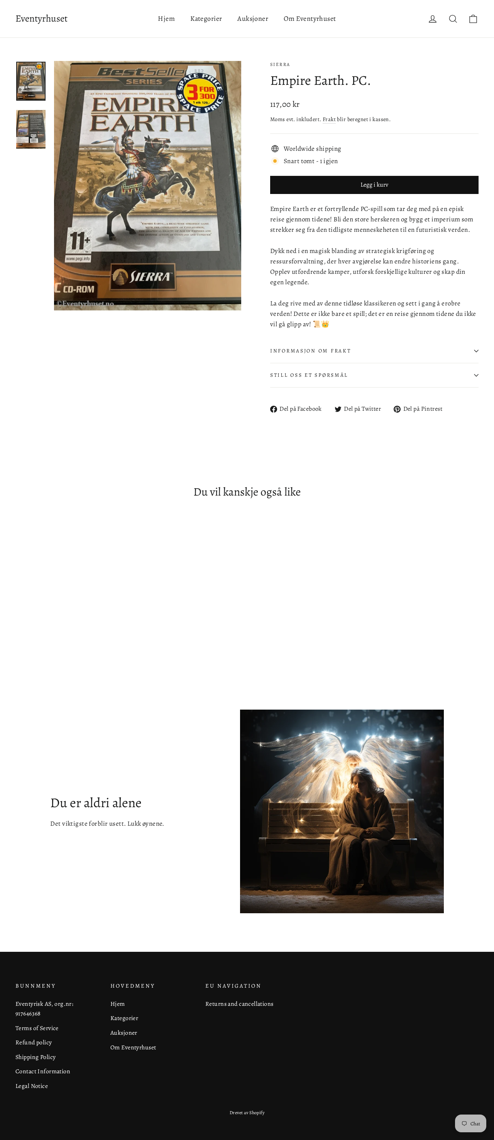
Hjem (166, 18)
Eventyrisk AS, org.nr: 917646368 (44, 1008)
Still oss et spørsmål (309, 375)
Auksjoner (252, 18)
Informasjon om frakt (310, 350)
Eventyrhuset (41, 18)
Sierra (280, 64)
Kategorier (206, 18)
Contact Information (42, 1071)
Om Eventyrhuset (310, 18)
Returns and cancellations (239, 1004)
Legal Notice (31, 1086)
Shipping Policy (35, 1057)
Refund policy (33, 1042)
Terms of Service (37, 1028)
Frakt (329, 119)
